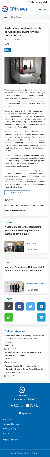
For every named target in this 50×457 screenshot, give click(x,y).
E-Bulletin (33, 2)
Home (5, 17)
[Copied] (8, 306)
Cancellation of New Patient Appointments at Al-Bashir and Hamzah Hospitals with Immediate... (24, 339)
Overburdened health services (32, 205)
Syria (6, 44)
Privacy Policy (9, 429)
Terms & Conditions (12, 424)
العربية (42, 2)
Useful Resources (11, 440)
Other (7, 50)
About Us (7, 419)
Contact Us (8, 433)
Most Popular (17, 17)
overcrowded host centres (15, 210)
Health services (11, 205)
